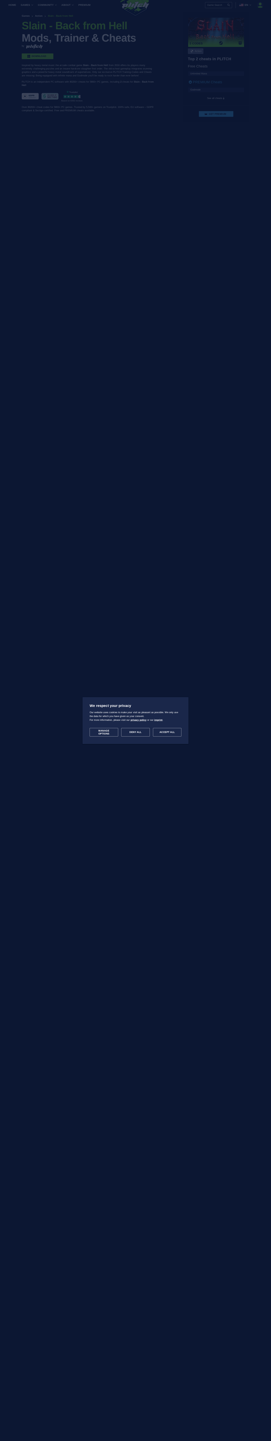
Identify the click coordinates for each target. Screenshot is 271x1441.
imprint (158, 720)
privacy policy (139, 720)
